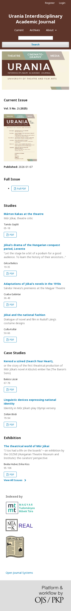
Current (19, 30)
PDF (11, 234)
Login (62, 3)
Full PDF (21, 188)
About (50, 30)
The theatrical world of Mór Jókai (34, 452)
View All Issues (13, 480)
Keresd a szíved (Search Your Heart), (35, 367)
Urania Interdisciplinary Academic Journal (35, 19)
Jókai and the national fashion (30, 319)
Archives (35, 30)
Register (50, 3)
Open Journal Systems (19, 572)
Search (35, 44)
